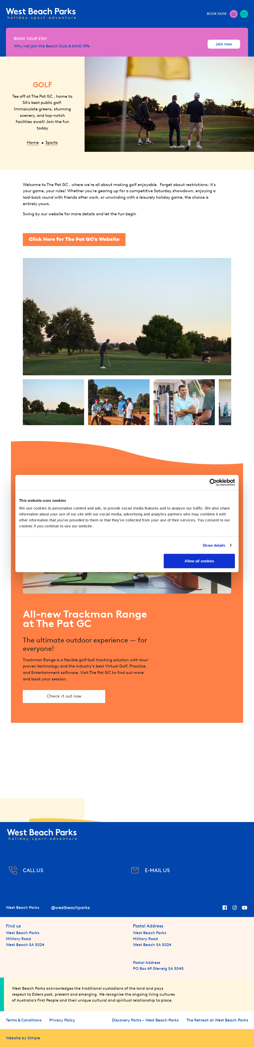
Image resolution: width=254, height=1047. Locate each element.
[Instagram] (234, 907)
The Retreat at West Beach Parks (217, 1020)
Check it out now (64, 696)
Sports (51, 142)
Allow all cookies (199, 561)
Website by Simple (23, 1038)
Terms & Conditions (23, 1020)
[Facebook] (224, 907)
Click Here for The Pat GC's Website (74, 239)
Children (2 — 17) (186, 64)
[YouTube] (244, 907)
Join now (224, 44)
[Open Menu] (244, 14)
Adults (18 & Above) (150, 64)
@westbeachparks (70, 907)
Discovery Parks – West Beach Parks (145, 1020)
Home (33, 142)
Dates (16, 64)
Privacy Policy (62, 1020)
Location (88, 64)
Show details (214, 545)
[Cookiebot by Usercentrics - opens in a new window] (213, 482)
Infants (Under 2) (223, 64)
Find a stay (220, 96)
